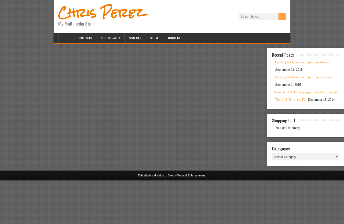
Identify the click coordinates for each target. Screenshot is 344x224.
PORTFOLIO (85, 37)
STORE (154, 37)
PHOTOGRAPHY (110, 37)
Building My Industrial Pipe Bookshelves (302, 62)
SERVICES (135, 37)
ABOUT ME (174, 37)
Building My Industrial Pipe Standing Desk (303, 77)
